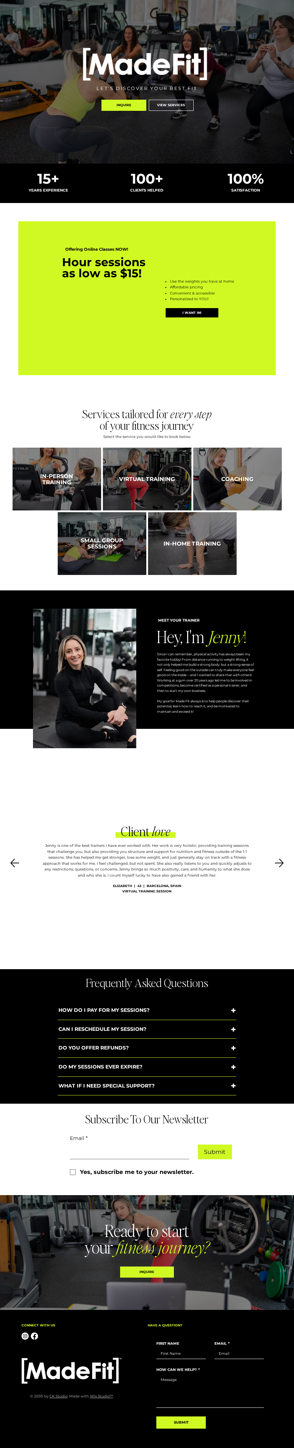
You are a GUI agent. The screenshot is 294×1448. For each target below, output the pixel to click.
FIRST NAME (167, 1343)
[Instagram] (25, 1336)
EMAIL (221, 1343)
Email (78, 1138)
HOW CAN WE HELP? (178, 1370)
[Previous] (14, 863)
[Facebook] (34, 1336)
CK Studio (58, 1396)
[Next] (279, 863)
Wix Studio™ (101, 1396)
